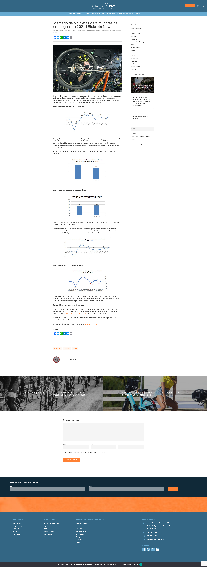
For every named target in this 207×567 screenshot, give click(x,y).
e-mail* (91, 486)
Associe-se (16, 528)
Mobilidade (133, 55)
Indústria (114, 30)
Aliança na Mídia (49, 537)
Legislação (79, 528)
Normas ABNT (80, 534)
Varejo (78, 542)
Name (65, 444)
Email (92, 444)
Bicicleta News (94, 30)
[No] (199, 564)
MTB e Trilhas (134, 61)
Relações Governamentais (137, 63)
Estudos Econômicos (105, 30)
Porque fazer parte (19, 526)
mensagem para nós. (91, 324)
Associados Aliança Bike (51, 523)
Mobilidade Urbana (81, 531)
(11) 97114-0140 (152, 532)
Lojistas (119, 30)
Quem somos (17, 523)
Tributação (133, 69)
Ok (141, 564)
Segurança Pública (135, 66)
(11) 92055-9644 (152, 536)
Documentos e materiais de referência (140, 136)
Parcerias (133, 142)
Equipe (15, 531)
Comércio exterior (81, 526)
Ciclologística (134, 36)
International (48, 534)
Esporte (132, 44)
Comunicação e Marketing (137, 42)
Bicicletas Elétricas (135, 33)
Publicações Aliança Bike (137, 144)
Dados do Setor (49, 531)
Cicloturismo (67, 348)
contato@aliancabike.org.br (155, 539)
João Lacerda (59, 30)
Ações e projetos (49, 526)
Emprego (75, 348)
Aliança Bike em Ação (83, 30)
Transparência (17, 534)
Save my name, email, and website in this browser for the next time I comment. (85, 452)
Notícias (55, 32)
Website (120, 444)
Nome (11, 486)
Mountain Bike (134, 58)
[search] (204, 6)
